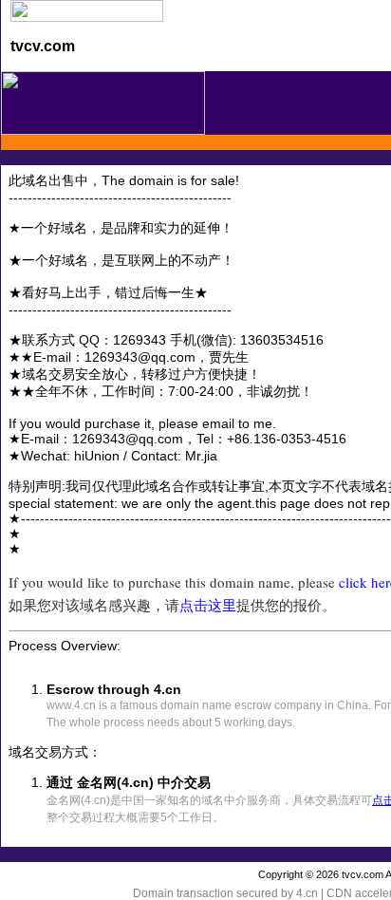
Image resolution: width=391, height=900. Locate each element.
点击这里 (207, 604)
